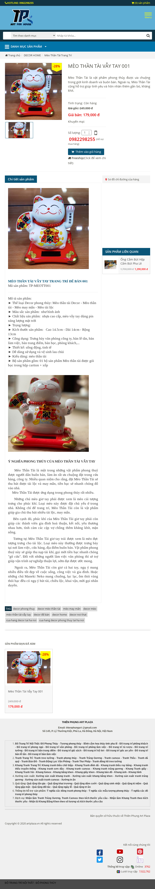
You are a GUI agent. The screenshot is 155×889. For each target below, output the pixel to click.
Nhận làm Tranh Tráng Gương (43, 798)
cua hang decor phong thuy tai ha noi (61, 620)
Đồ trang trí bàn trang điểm (40, 750)
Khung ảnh (120, 772)
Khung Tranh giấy (136, 768)
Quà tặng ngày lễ (62, 787)
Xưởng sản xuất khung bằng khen (92, 776)
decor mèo (89, 608)
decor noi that (78, 614)
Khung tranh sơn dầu (51, 768)
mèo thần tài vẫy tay (18, 614)
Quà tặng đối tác (41, 787)
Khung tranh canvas (78, 768)
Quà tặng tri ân (82, 787)
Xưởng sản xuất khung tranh (53, 776)
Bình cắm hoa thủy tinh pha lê (100, 743)
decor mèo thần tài (49, 608)
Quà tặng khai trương (60, 783)
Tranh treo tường (44, 758)
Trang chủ (14, 55)
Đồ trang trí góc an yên (119, 750)
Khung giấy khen (84, 772)
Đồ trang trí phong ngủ (30, 747)
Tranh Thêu (129, 758)
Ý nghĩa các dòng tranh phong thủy (67, 790)
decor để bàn (41, 614)
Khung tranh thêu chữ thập (57, 765)
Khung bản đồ (104, 772)
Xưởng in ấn (68, 779)
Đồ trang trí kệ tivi (94, 750)
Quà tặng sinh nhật (109, 783)
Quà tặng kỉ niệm (131, 783)
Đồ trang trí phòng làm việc (90, 747)
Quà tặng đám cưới (85, 783)
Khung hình (135, 772)
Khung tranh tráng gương (108, 768)
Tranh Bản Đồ (29, 761)
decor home (59, 614)
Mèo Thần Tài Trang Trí (58, 55)
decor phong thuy (24, 608)
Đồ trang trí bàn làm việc (42, 754)
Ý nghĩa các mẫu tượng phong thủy (109, 790)
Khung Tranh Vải (24, 772)
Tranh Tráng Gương (90, 758)
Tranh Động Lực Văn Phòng (54, 761)
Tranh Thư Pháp (81, 761)
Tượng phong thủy (70, 743)
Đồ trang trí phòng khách (133, 743)
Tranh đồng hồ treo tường (107, 761)
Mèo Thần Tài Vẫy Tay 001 (25, 691)
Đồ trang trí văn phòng (59, 747)
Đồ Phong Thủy (49, 743)
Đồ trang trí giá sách (69, 750)
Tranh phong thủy (67, 758)
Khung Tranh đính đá (87, 765)
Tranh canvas (112, 758)
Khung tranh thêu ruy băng (116, 765)
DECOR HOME (32, 55)
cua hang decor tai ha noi (21, 620)
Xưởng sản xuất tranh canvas (42, 779)
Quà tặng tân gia (36, 783)
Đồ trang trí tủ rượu (120, 747)
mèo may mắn (72, 608)
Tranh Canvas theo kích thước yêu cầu (85, 798)
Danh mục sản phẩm (27, 46)
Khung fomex (43, 772)
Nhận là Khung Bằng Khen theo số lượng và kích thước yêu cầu (66, 801)
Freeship (77, 158)
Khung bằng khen (63, 772)
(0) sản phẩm (142, 3)
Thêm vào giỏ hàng (88, 152)
